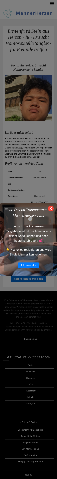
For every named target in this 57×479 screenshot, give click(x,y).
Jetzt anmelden (28, 265)
